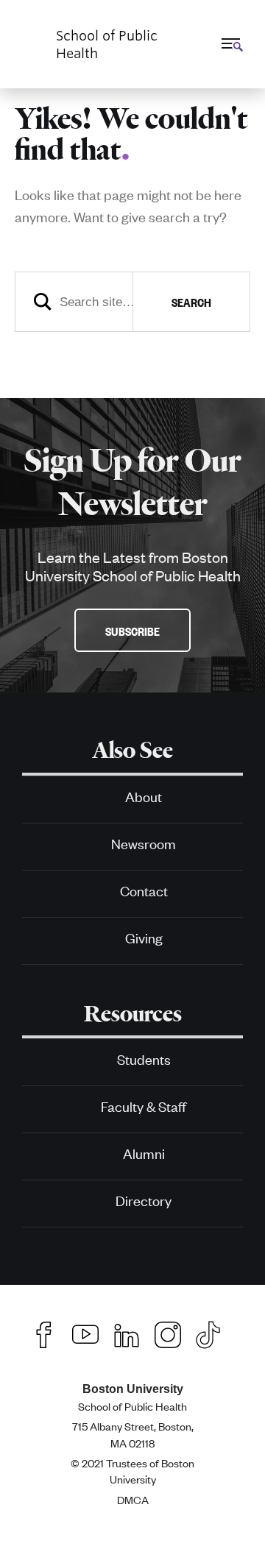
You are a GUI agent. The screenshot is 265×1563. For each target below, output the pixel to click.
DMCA (133, 1499)
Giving (144, 937)
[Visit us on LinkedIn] (126, 1332)
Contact (144, 890)
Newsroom (143, 843)
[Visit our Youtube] (85, 1332)
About (143, 796)
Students (144, 1058)
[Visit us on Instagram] (168, 1332)
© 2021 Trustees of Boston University (132, 1470)
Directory (144, 1200)
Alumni (144, 1153)
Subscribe (132, 631)
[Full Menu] (230, 43)
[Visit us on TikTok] (215, 1333)
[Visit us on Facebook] (44, 1332)
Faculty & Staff (143, 1105)
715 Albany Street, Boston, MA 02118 (133, 1434)
